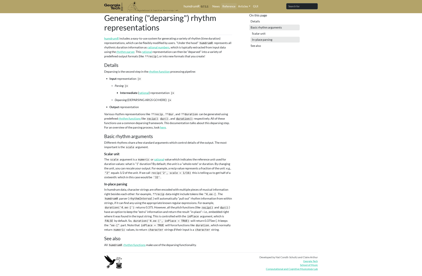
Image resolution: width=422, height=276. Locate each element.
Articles (243, 6)
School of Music (309, 264)
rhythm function (159, 71)
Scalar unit (259, 33)
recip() (152, 118)
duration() (184, 118)
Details (255, 21)
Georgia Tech (310, 261)
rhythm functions (130, 118)
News (216, 6)
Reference (228, 6)
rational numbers (158, 47)
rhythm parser (125, 52)
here (163, 127)
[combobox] (302, 6)
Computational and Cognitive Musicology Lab (292, 268)
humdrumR (192, 6)
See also (256, 45)
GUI (255, 6)
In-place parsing (262, 39)
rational (147, 52)
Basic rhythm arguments (266, 27)
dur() (164, 118)
